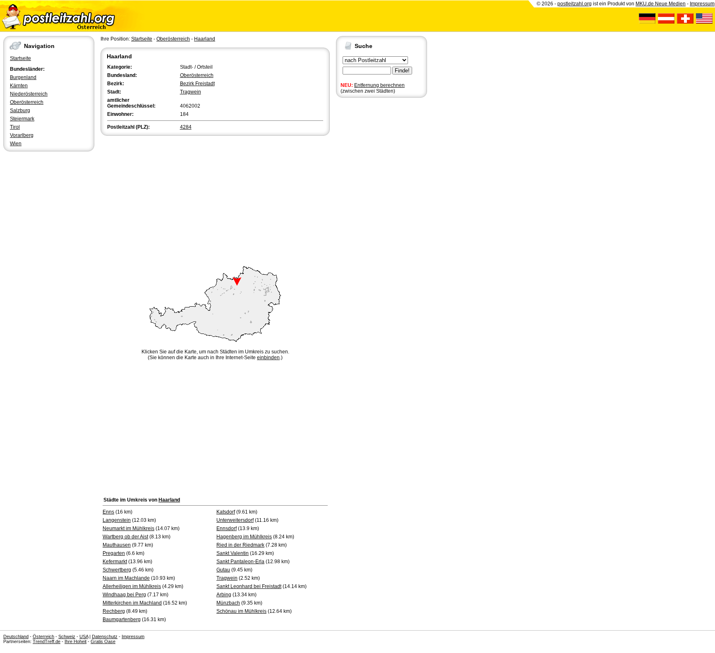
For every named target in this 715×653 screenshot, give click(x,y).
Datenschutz (105, 636)
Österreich (43, 636)
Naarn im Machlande (126, 578)
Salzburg (20, 110)
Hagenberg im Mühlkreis (244, 537)
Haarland (204, 39)
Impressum (702, 4)
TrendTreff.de (46, 641)
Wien (16, 143)
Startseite (20, 58)
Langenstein (117, 520)
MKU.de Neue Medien (661, 4)
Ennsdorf (226, 528)
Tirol (15, 127)
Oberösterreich (26, 102)
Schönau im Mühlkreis (241, 611)
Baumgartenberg (122, 619)
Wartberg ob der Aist (125, 537)
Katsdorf (225, 512)
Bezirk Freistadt (197, 83)
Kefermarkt (115, 561)
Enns (108, 512)
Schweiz (66, 636)
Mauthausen (117, 545)
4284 (186, 127)
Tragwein (190, 92)
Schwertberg (117, 570)
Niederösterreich (29, 94)
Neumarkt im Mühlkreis (128, 528)
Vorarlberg (22, 135)
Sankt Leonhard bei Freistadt (248, 586)
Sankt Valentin (232, 553)
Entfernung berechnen (379, 85)
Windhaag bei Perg (124, 595)
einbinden (268, 357)
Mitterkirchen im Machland (132, 603)
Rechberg (114, 611)
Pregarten (114, 553)
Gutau (223, 570)
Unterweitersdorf (235, 520)
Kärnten (19, 86)
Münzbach (228, 603)
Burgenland (23, 77)
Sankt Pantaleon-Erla (240, 561)
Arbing (223, 595)
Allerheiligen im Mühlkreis (132, 586)
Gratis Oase (103, 641)
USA (83, 636)
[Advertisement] (215, 199)
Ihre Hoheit (75, 641)
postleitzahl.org (574, 4)
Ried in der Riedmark (240, 545)
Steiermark (22, 119)
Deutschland (16, 636)
